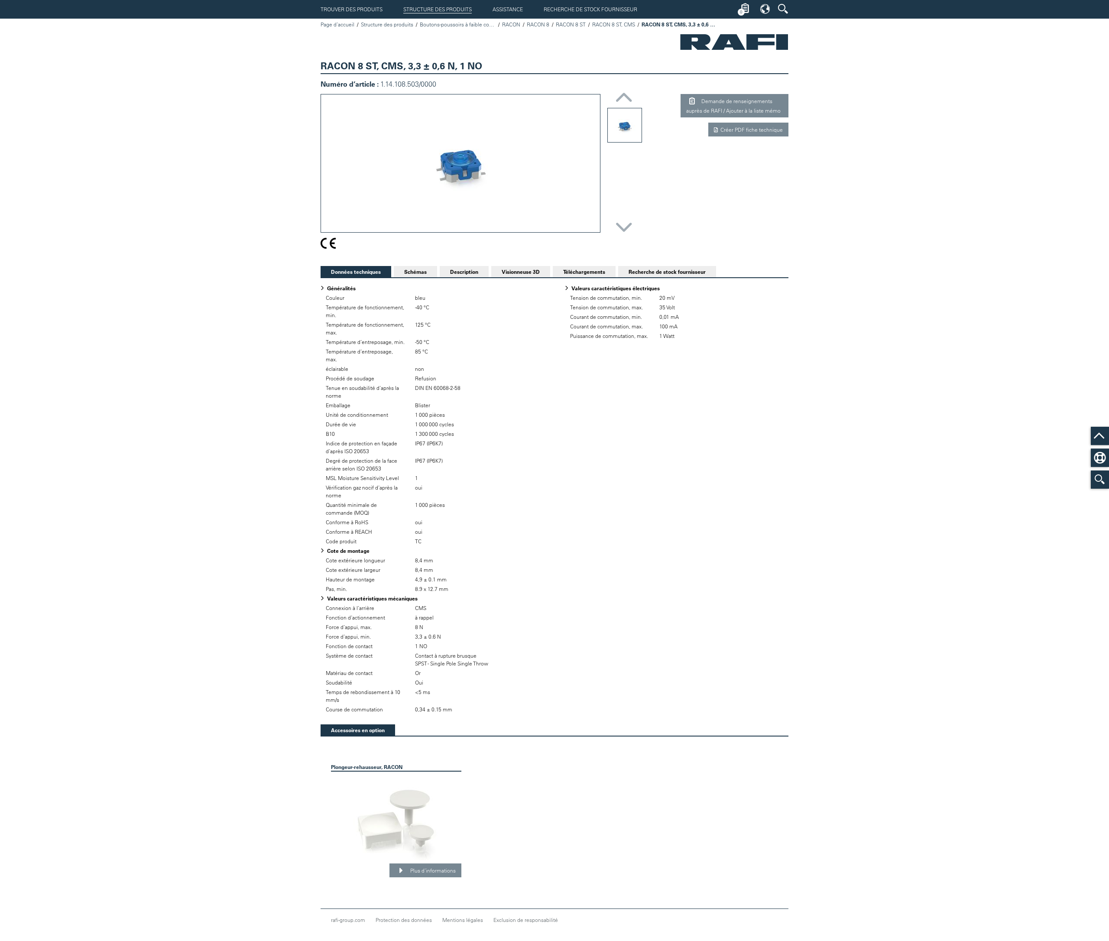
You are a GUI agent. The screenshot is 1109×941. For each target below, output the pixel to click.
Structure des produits (437, 9)
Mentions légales (462, 919)
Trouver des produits (352, 9)
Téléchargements (584, 271)
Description (464, 271)
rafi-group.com (348, 919)
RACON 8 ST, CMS (613, 24)
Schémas (415, 271)
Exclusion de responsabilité (525, 919)
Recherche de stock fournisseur (590, 9)
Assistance (508, 9)
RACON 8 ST (571, 24)
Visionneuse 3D (521, 271)
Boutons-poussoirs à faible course (458, 24)
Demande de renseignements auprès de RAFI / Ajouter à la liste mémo (733, 105)
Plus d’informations (432, 870)
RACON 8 (538, 24)
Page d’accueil (337, 24)
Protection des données (404, 919)
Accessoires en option (353, 730)
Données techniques (351, 271)
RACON (511, 24)
